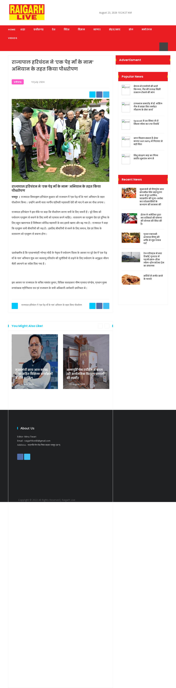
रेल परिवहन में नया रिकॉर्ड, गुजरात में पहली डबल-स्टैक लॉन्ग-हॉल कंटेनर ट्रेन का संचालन (154, 259)
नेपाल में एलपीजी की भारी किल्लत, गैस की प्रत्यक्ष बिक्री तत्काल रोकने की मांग (147, 89)
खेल (131, 29)
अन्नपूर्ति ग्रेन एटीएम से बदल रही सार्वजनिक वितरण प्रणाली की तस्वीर (86, 374)
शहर (22, 29)
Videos (12, 38)
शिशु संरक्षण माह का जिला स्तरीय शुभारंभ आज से (146, 157)
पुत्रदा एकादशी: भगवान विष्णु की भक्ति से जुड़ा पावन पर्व (152, 239)
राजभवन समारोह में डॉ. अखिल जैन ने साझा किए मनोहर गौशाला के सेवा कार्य (148, 106)
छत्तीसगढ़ (39, 29)
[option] (34, 509)
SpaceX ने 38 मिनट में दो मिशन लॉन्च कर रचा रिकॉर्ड (146, 122)
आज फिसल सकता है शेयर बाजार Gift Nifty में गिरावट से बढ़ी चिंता (148, 141)
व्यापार (97, 29)
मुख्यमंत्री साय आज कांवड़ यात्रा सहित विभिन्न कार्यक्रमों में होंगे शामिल (34, 374)
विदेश (67, 29)
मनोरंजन (147, 29)
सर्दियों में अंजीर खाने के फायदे (153, 277)
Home (11, 29)
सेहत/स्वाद (114, 29)
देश (53, 29)
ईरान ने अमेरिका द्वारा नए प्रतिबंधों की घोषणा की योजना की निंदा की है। (151, 219)
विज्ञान (81, 29)
